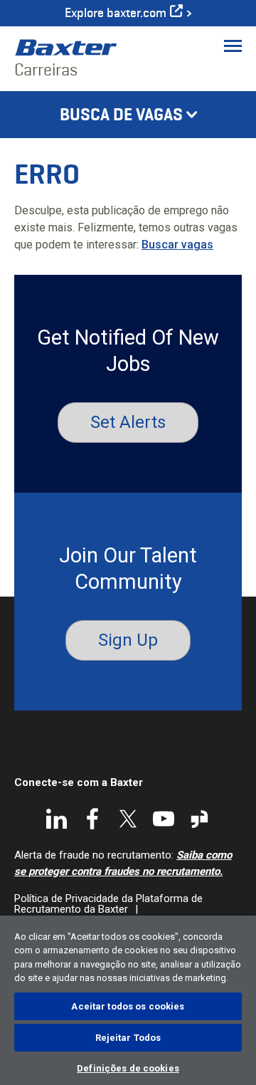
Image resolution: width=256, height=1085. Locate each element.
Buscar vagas (177, 244)
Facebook (92, 819)
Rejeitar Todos (128, 1037)
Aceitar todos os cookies (127, 1006)
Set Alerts (128, 422)
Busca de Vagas (121, 114)
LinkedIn (57, 819)
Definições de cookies (128, 1068)
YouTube (163, 819)
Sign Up (128, 640)
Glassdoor (199, 819)
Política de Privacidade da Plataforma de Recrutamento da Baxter (108, 904)
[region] (128, 1000)
